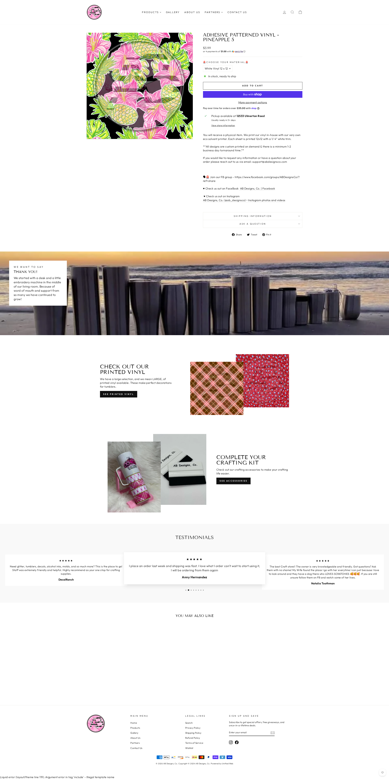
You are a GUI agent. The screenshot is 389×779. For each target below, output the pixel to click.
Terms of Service (194, 742)
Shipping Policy (193, 732)
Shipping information (253, 216)
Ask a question (252, 223)
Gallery (134, 732)
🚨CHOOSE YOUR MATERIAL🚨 (226, 62)
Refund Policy (192, 737)
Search (189, 722)
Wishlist (189, 748)
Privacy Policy (192, 727)
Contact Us (136, 748)
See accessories (233, 480)
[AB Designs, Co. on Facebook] (237, 742)
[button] (252, 51)
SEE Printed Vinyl (118, 394)
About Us (135, 737)
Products (135, 727)
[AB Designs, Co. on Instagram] (231, 742)
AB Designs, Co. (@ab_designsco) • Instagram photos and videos (244, 200)
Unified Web (227, 763)
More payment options (252, 102)
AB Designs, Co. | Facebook (257, 188)
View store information (223, 125)
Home (133, 722)
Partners (135, 742)
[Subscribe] (273, 733)
